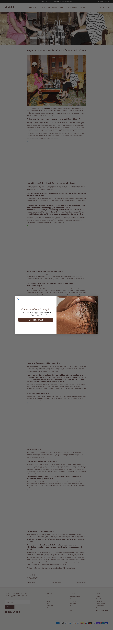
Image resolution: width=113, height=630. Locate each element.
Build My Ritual (36, 320)
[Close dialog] (17, 298)
